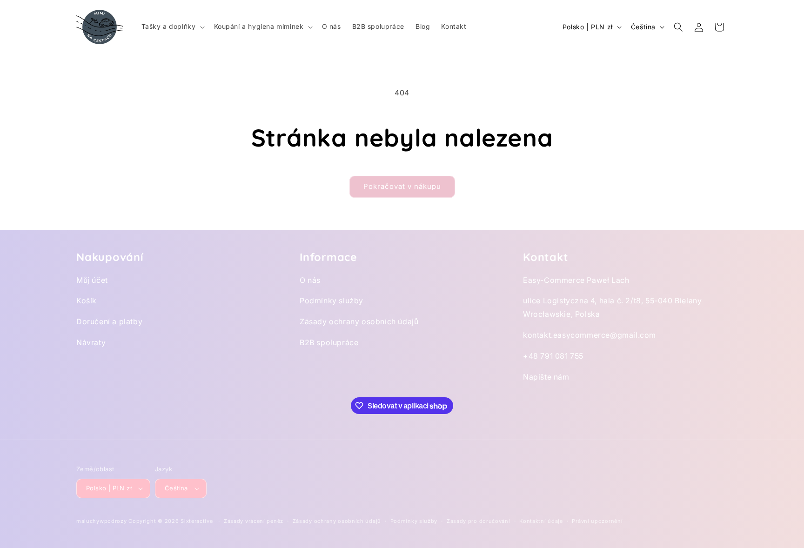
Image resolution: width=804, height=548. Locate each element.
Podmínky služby (331, 300)
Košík (86, 300)
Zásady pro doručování (478, 521)
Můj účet (92, 280)
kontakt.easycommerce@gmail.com (589, 335)
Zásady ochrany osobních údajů (359, 321)
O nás (310, 280)
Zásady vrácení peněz (253, 521)
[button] (172, 26)
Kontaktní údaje (541, 521)
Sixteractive (197, 521)
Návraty (91, 342)
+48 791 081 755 (553, 356)
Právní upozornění (597, 521)
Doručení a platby (109, 321)
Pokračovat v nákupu (402, 186)
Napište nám (546, 376)
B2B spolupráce (329, 342)
